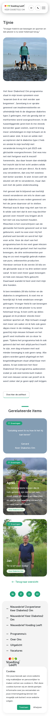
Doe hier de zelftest (16, 394)
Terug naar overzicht (26, 582)
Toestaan (23, 707)
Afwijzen (37, 707)
